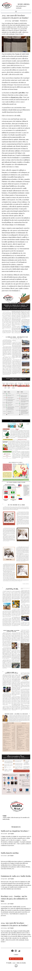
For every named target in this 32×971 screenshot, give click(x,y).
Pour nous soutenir (17, 958)
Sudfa (9, 963)
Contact (16, 954)
